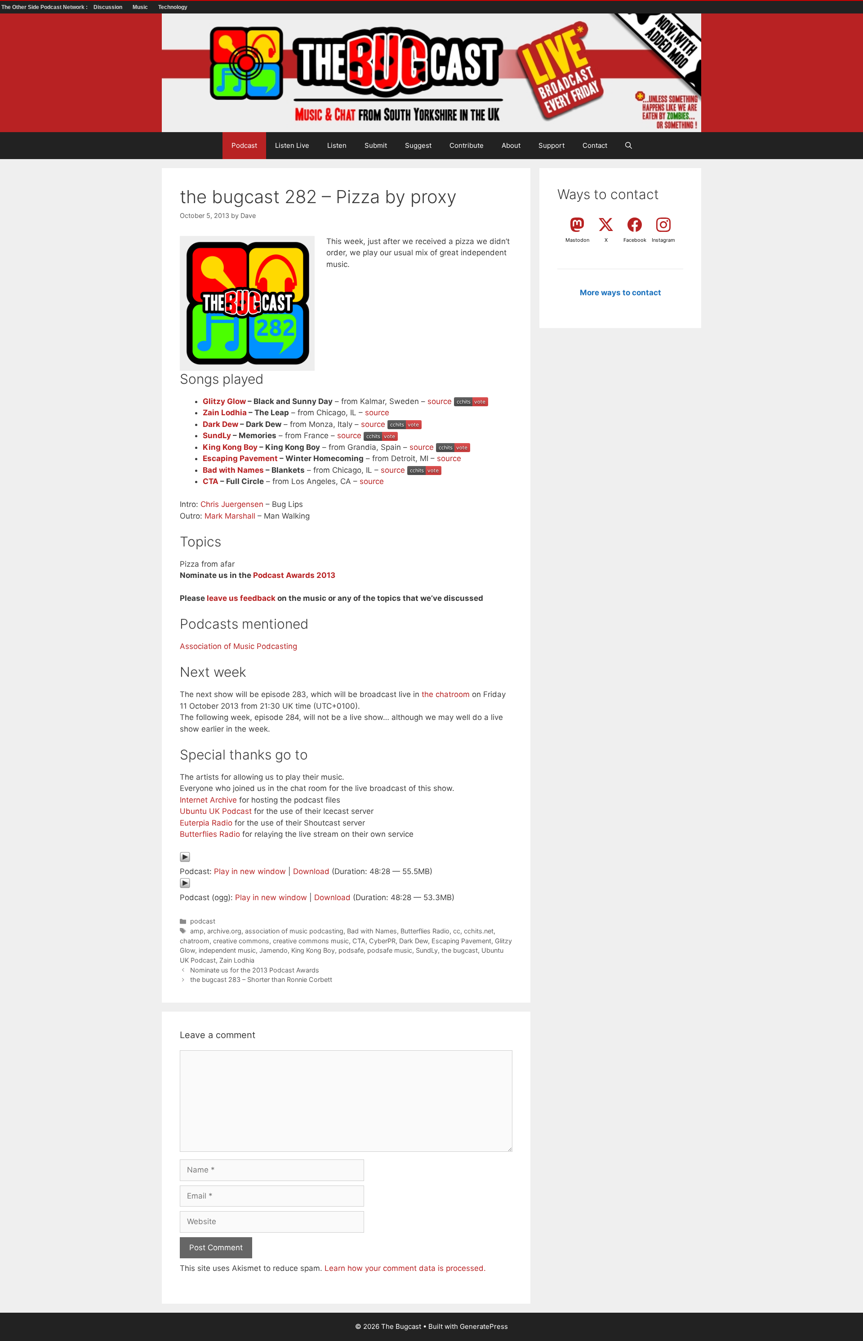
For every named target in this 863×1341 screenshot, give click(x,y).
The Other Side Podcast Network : (45, 7)
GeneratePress (484, 1326)
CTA (210, 481)
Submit (376, 145)
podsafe (351, 950)
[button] (628, 145)
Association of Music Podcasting (238, 646)
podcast (202, 921)
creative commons (241, 941)
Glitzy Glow (224, 401)
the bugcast (459, 950)
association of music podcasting (294, 931)
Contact (595, 145)
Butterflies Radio (210, 834)
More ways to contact (620, 292)
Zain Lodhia (225, 412)
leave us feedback (241, 598)
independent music (227, 950)
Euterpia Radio (206, 822)
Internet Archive (208, 799)
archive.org (224, 931)
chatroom (194, 941)
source (439, 401)
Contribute (466, 145)
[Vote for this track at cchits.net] (471, 401)
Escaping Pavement (240, 458)
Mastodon (577, 240)
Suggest (418, 145)
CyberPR (382, 941)
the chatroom (446, 694)
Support (551, 145)
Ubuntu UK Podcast (216, 811)
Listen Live (292, 145)
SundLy (217, 435)
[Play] (185, 859)
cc (456, 931)
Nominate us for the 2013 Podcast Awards (254, 970)
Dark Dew (220, 424)
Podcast (244, 145)
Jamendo (273, 950)
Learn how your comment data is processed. (405, 1268)
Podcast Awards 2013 (294, 575)
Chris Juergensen (231, 504)
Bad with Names (233, 470)
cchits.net (479, 931)
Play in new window (250, 871)
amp (197, 931)
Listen (337, 145)
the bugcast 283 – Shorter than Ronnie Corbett (261, 979)
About (511, 145)
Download (311, 871)
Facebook (634, 240)
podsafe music (389, 950)
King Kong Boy (230, 447)
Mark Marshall (230, 515)
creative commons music (311, 941)
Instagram (663, 240)
